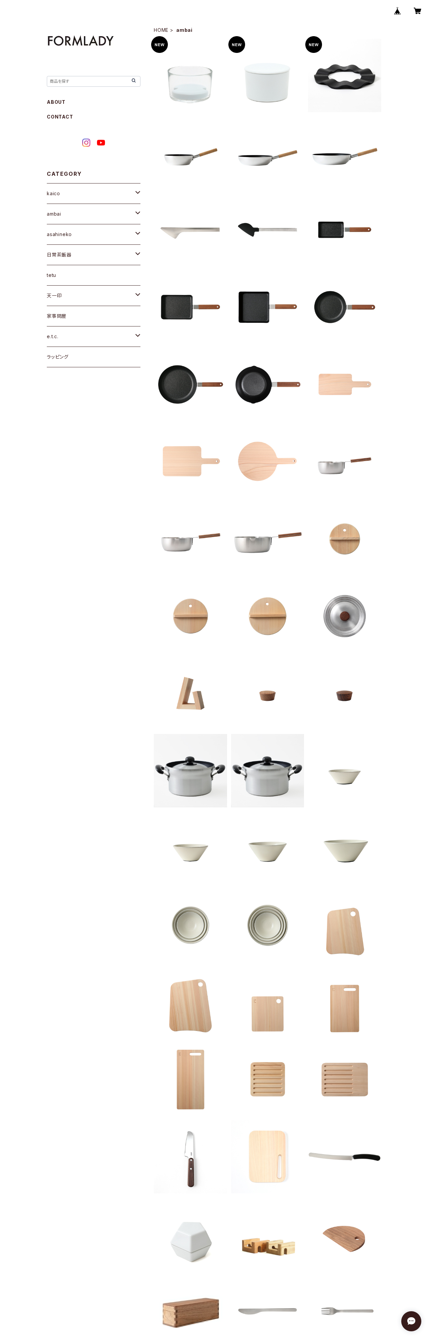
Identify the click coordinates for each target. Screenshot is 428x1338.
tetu (51, 275)
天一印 (54, 295)
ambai (54, 214)
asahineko (59, 234)
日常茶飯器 (59, 254)
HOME (161, 30)
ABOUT (56, 102)
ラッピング (58, 357)
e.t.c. (53, 336)
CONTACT (60, 117)
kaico (53, 193)
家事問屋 (57, 316)
